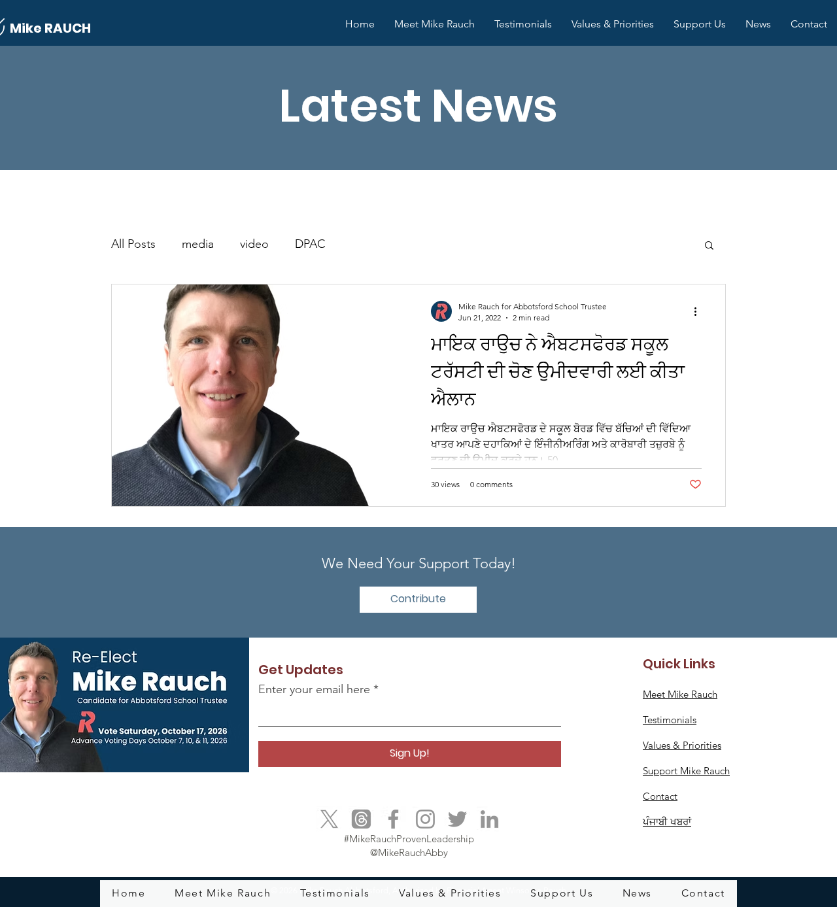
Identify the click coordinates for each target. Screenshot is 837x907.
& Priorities (682, 745)
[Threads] (361, 819)
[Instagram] (425, 819)
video (254, 244)
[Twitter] (457, 819)
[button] (709, 246)
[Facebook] (393, 819)
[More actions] (700, 311)
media (198, 244)
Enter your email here (314, 689)
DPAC (310, 244)
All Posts (133, 244)
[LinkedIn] (489, 819)
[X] (329, 819)
